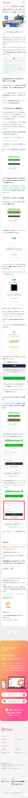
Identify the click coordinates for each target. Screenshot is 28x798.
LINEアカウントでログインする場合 (12, 67)
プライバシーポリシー (7, 792)
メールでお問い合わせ (18, 593)
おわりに (6, 71)
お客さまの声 (4, 746)
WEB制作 (3, 739)
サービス (17, 736)
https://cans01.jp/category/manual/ (11, 566)
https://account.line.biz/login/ (10, 140)
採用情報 (17, 749)
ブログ (16, 742)
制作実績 (3, 742)
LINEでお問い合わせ (7, 593)
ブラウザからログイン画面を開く (12, 65)
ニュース (17, 746)
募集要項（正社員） (6, 752)
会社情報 (3, 749)
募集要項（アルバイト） (21, 752)
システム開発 (18, 739)
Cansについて (4, 736)
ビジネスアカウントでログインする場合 (13, 69)
